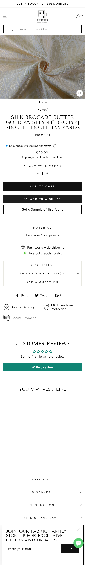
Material (42, 227)
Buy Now (18, 458)
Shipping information (42, 273)
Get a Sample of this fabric (42, 209)
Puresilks (42, 479)
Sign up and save (41, 517)
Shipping (27, 157)
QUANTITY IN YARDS (43, 166)
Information (41, 505)
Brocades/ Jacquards (42, 235)
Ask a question (42, 282)
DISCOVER (41, 492)
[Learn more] (55, 146)
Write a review (43, 367)
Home (41, 109)
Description (42, 264)
